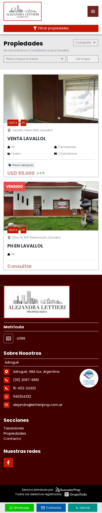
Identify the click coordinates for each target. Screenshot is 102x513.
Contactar (53, 508)
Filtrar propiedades (53, 28)
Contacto (12, 438)
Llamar (85, 508)
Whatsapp (21, 508)
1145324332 (22, 396)
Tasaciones (14, 428)
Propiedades (15, 433)
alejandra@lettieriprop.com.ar (37, 404)
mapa (85, 59)
